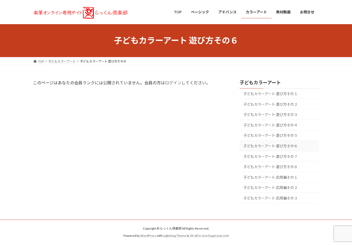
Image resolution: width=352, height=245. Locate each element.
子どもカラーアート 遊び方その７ (270, 156)
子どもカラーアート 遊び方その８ (270, 167)
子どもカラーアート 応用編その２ (270, 187)
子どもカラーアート (260, 82)
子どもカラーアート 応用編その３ (270, 198)
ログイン (173, 82)
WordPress (148, 236)
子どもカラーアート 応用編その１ (270, 177)
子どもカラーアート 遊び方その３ (270, 114)
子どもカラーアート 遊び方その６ (270, 146)
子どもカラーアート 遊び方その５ (270, 135)
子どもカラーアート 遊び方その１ (270, 94)
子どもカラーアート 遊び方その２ (270, 104)
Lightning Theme (174, 236)
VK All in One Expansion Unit (209, 236)
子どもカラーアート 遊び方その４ (270, 125)
